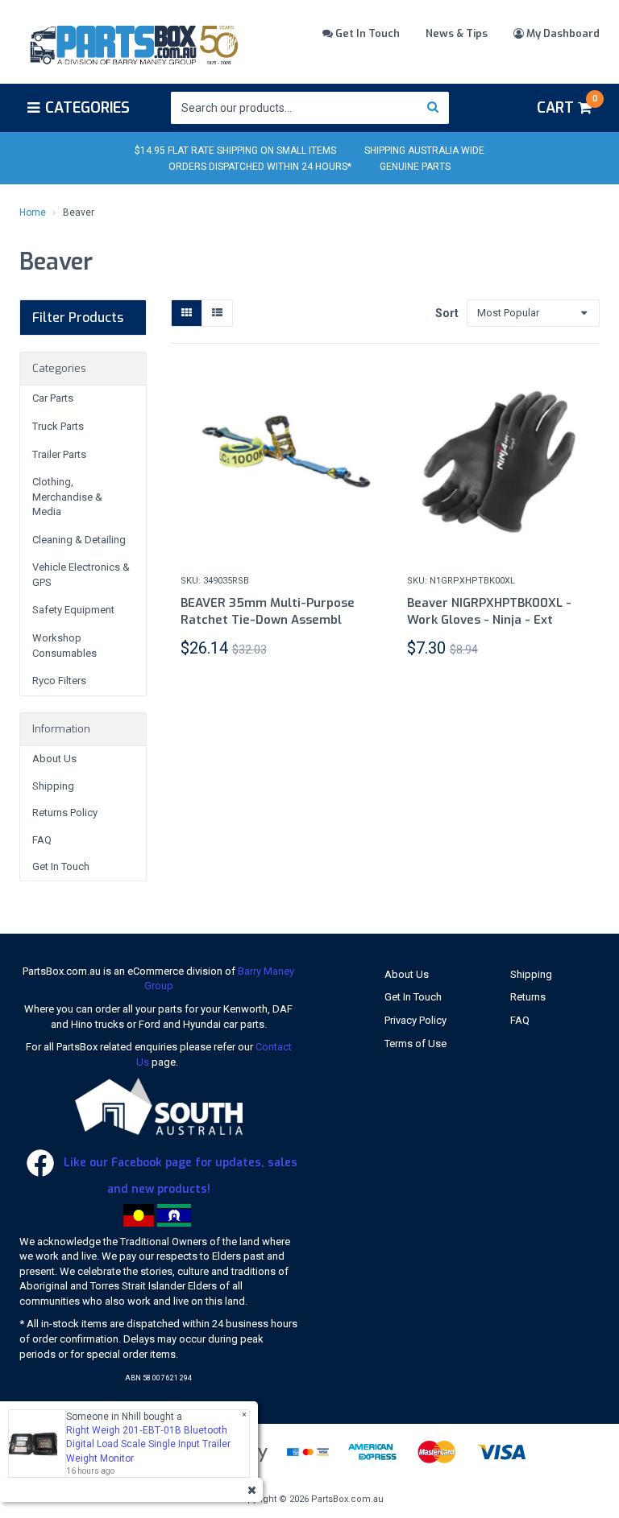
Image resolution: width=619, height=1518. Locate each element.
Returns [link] (528, 997)
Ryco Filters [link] (59, 680)
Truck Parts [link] (58, 426)
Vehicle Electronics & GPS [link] (81, 574)
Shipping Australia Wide (424, 150)
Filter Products (77, 318)
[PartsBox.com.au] (133, 42)
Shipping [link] (53, 786)
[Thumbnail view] (186, 313)
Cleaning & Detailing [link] (79, 540)
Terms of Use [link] (415, 1043)
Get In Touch (366, 33)
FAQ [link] (42, 840)
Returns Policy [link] (65, 812)
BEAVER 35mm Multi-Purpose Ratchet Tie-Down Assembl (268, 611)
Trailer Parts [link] (59, 454)
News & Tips (457, 33)
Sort (445, 313)
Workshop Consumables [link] (64, 645)
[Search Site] (433, 108)
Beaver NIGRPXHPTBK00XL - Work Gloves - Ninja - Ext (489, 611)
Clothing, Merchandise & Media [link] (67, 497)
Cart (567, 105)
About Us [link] (54, 759)
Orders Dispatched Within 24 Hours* (259, 166)
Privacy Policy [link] (415, 1020)
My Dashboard (562, 33)
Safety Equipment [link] (73, 610)
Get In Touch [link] (60, 866)
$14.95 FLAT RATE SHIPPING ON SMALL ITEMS (235, 150)
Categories (87, 108)
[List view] (217, 313)
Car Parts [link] (52, 398)
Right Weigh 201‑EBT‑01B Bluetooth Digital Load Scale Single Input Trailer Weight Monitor (148, 1444)
